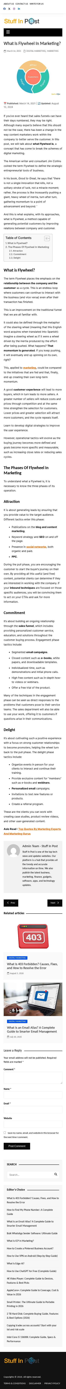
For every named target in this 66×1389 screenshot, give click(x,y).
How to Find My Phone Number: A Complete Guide (30, 1212)
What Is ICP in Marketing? (20, 1241)
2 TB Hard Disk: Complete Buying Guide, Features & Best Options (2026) (32, 1316)
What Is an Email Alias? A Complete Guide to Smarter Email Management (30, 1223)
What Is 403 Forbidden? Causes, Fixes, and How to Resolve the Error (33, 1200)
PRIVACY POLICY (52, 1383)
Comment (9, 1069)
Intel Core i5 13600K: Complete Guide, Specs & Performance (31, 1339)
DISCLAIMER (35, 1383)
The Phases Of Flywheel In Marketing (28, 247)
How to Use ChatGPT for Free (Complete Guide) (31, 1271)
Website (8, 1118)
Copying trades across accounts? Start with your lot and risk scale (32, 1327)
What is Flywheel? (18, 243)
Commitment (19, 254)
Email (7, 1104)
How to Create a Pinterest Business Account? (30, 1248)
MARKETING (52, 51)
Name (7, 1089)
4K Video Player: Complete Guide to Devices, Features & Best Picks (30, 1280)
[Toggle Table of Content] (45, 238)
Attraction (18, 250)
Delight (17, 257)
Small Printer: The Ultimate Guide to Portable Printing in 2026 (30, 1304)
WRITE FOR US (37, 4)
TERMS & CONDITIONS (15, 1383)
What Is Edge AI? (15, 1263)
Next (53, 903)
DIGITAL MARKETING (36, 51)
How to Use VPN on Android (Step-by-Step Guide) (32, 1256)
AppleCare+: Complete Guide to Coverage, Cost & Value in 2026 (33, 1292)
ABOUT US (9, 4)
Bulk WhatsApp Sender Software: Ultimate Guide (32, 1233)
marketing (29, 367)
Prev (13, 903)
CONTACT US (22, 4)
